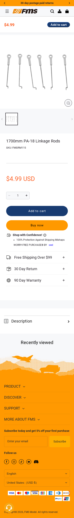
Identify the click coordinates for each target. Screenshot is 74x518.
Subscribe (59, 441)
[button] (7, 11)
